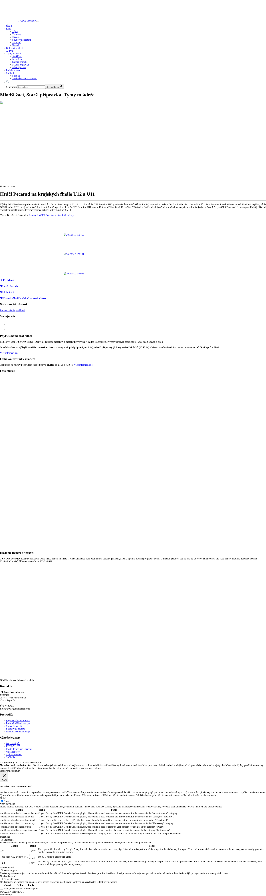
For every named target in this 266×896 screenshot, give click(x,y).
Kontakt (16, 45)
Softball (10, 73)
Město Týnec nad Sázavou (19, 749)
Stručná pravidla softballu (24, 78)
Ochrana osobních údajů (18, 731)
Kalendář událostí (14, 48)
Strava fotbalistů (14, 726)
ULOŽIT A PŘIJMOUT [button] (12, 891)
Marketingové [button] (7, 867)
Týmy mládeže (13, 53)
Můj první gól (13, 743)
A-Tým (9, 51)
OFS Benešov (13, 751)
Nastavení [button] (5, 770)
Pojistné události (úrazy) (18, 723)
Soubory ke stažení (21, 39)
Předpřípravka (19, 67)
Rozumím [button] (15, 770)
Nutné (7, 801)
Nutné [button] (3, 798)
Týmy (15, 31)
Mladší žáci (17, 59)
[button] (7, 82)
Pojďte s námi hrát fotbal (18, 720)
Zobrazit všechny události (12, 310)
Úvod (9, 26)
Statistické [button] (5, 836)
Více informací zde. (9, 353)
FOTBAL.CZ (13, 746)
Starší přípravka (20, 62)
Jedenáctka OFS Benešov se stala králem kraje (51, 215)
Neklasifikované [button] (8, 876)
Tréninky (16, 34)
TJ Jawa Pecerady (27, 20)
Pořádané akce (13, 70)
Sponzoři (16, 42)
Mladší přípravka (20, 64)
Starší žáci (17, 56)
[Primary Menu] (37, 21)
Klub (8, 28)
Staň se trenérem (14, 754)
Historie (16, 37)
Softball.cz (11, 757)
